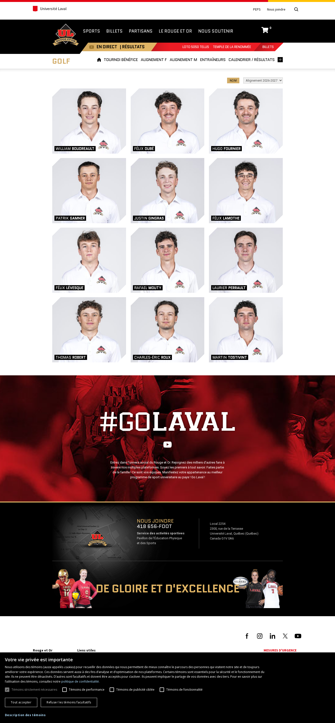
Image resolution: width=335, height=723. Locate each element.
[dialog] (167, 687)
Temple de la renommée (232, 47)
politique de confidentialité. (80, 681)
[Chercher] (296, 9)
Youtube (91, 47)
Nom (233, 80)
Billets (268, 47)
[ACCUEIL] (99, 59)
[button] (25, 715)
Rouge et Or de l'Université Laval (65, 35)
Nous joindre (276, 9)
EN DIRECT (107, 47)
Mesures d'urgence (280, 650)
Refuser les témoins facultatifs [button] (69, 702)
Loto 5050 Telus (195, 47)
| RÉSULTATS (132, 47)
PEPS (257, 9)
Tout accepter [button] (21, 702)
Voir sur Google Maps (97, 539)
